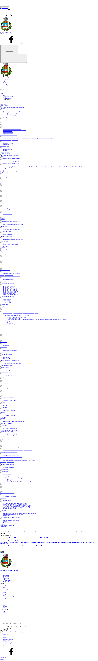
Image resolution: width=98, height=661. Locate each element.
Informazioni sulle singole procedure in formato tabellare (10, 333)
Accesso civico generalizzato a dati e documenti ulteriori (13, 514)
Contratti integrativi (6, 208)
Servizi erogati (3, 394)
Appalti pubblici (6, 589)
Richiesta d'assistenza (6, 637)
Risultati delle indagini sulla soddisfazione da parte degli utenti (14, 421)
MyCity (2, 659)
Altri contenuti (3, 498)
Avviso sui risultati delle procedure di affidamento (16, 324)
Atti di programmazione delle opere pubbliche (8, 452)
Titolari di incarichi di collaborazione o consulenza (9, 155)
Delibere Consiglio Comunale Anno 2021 (10, 292)
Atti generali (2, 108)
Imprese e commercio (6, 588)
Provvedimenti (3, 281)
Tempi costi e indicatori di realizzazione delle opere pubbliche (11, 457)
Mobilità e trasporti (6, 592)
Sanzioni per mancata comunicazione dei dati (8, 135)
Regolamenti (5, 521)
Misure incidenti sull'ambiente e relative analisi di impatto (13, 477)
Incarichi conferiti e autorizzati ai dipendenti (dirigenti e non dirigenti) (12, 194)
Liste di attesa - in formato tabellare (9, 415)
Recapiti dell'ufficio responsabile (8, 279)
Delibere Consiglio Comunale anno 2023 (10, 288)
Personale (4, 97)
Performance (2, 219)
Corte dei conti (3, 389)
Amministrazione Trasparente (8, 96)
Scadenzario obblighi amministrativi (9, 120)
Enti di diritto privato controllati (6, 260)
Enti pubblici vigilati (4, 249)
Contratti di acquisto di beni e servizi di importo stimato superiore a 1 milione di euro (20, 330)
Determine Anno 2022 (7, 301)
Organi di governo (6, 575)
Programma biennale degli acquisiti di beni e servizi (16, 317)
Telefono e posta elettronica (5, 152)
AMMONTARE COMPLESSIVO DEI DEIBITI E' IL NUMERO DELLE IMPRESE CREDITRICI (23, 437)
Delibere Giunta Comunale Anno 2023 (10, 289)
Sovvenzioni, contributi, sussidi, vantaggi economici (9, 339)
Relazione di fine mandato (7, 131)
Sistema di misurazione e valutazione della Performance (10, 221)
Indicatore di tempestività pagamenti (6, 431)
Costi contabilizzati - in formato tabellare (10, 410)
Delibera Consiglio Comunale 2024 (9, 286)
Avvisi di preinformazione (12, 321)
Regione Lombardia (4, 8)
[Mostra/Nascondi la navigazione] (9, 49)
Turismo (4, 591)
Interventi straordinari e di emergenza (7, 490)
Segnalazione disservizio (7, 636)
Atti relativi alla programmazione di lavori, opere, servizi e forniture (17, 315)
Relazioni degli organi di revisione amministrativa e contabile (13, 388)
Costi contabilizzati (3, 407)
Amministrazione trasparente (8, 639)
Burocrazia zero (3, 122)
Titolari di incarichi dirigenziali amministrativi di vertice (10, 158)
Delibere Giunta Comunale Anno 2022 (10, 290)
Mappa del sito (3, 657)
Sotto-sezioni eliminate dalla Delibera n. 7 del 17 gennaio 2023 (11, 310)
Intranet (1, 621)
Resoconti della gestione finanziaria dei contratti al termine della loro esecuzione (19, 331)
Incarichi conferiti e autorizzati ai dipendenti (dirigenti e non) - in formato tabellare (17, 197)
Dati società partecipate (7, 257)
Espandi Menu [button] (3, 104)
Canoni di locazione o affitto (5, 372)
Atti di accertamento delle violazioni (9, 508)
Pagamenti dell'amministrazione (6, 423)
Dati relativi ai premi (4, 241)
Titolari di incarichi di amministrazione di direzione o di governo (14, 130)
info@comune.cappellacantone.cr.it (9, 631)
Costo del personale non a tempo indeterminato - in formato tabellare (15, 187)
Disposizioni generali (4, 105)
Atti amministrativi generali (7, 112)
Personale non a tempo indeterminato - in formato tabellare (13, 186)
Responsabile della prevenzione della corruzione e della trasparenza (15, 504)
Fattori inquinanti (6, 476)
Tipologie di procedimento (5, 270)
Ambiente (4, 597)
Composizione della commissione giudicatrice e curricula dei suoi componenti (19, 329)
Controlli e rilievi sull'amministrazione (7, 377)
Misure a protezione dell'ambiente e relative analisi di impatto (13, 478)
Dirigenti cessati (3, 170)
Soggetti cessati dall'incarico (8, 133)
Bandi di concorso (3, 218)
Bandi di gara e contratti (4, 307)
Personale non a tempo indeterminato (7, 183)
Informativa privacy (6, 640)
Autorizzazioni (5, 599)
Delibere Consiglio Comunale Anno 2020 (10, 294)
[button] (6, 79)
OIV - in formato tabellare (7, 214)
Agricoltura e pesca (6, 600)
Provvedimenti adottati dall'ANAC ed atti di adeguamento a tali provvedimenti (17, 507)
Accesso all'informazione (7, 84)
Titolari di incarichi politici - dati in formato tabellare (12, 129)
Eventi (4, 612)
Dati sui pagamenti (3, 425)
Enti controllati (3, 247)
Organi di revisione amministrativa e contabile (8, 384)
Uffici (4, 577)
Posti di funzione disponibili (8, 167)
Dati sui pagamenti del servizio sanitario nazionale (9, 430)
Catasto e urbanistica (6, 590)
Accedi (1, 93)
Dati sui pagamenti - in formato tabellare (10, 428)
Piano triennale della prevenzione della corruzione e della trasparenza (15, 503)
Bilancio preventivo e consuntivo (6, 354)
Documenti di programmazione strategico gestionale (12, 113)
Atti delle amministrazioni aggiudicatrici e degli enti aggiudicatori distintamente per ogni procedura (20, 313)
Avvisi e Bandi (10, 323)
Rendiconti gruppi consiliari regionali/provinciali (9, 140)
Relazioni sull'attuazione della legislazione (10, 479)
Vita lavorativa (5, 587)
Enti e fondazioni (6, 578)
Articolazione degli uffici (4, 146)
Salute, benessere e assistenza (8, 598)
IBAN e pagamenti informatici (5, 439)
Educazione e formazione (7, 594)
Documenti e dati (6, 581)
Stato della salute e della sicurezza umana (10, 480)
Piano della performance (4, 226)
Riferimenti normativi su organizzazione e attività (11, 111)
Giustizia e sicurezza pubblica (8, 595)
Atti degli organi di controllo (8, 144)
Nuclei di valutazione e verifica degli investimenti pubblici (10, 447)
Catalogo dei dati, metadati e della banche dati (11, 520)
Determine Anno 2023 (7, 300)
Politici (4, 579)
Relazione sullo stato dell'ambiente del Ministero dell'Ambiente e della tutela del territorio (18, 481)
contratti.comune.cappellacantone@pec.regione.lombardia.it (13, 632)
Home (4, 95)
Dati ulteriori (2, 524)
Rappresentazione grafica (4, 265)
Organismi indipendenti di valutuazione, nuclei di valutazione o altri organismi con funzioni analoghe (18, 379)
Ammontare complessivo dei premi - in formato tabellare (13, 239)
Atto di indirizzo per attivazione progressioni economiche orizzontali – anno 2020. (19, 540)
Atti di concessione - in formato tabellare (10, 350)
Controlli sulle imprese (4, 304)
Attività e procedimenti (4, 267)
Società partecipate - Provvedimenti (9, 258)
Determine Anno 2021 (7, 302)
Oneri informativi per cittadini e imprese (7, 117)
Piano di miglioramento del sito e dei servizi (10, 643)
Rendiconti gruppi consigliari (8, 143)
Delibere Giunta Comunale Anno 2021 (10, 293)
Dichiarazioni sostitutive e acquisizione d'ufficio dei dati (10, 276)
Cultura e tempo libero (7, 586)
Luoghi (4, 611)
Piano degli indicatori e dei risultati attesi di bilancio (9, 360)
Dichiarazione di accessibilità (8, 642)
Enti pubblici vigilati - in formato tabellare (10, 252)
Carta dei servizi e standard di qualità (7, 397)
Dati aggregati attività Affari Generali (7, 266)
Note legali (5, 641)
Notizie (4, 605)
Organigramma (5, 150)
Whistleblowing (3, 526)
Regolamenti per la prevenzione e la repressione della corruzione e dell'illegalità (17, 505)
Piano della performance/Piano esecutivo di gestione (12, 229)
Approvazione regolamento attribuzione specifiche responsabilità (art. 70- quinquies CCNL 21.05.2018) (24, 537)
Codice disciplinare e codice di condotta (10, 115)
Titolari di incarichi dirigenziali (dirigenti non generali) (10, 163)
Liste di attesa (2, 412)
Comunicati (5, 606)
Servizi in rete (2, 418)
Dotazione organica (3, 177)
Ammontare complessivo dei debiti (9, 435)
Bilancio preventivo (6, 357)
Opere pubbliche (3, 444)
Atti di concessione (3, 347)
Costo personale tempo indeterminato (9, 181)
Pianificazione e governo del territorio (7, 462)
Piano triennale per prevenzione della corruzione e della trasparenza (12, 107)
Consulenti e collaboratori (5, 153)
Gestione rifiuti (3, 417)
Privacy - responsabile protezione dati (7, 525)
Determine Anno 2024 (7, 299)
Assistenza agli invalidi (7, 85)
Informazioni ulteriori (11, 327)
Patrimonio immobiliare (4, 367)
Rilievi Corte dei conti (7, 393)
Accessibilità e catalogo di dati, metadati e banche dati (10, 517)
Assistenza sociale (6, 86)
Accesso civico (3, 510)
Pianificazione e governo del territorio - (7, 464)
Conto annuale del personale (8, 180)
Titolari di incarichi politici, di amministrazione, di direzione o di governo (13, 125)
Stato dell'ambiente (6, 475)
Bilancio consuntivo (6, 358)
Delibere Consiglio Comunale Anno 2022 (10, 291)
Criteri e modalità (3, 342)
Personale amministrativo (7, 580)
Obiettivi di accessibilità (7, 522)
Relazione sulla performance (5, 231)
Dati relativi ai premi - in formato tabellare (10, 244)
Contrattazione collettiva (4, 199)
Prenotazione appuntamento (8, 635)
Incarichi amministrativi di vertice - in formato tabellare (12, 161)
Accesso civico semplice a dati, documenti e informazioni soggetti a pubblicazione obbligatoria (20, 513)
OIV (1, 210)
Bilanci (1, 352)
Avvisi (4, 607)
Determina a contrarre (11, 322)
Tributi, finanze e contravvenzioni (9, 596)
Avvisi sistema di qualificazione (13, 325)
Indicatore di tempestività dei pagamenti (10, 434)
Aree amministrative (6, 576)
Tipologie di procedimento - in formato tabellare (11, 273)
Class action (2, 402)
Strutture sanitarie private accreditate (6, 483)
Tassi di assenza (3, 189)
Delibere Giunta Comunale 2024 (8, 287)
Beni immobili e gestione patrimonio (6, 365)
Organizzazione (3, 123)
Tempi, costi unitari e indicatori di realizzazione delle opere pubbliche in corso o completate (19, 460)
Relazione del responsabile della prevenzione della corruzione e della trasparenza (17, 506)
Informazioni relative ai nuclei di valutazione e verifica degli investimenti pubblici (17, 450)
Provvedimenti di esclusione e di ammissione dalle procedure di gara (17, 328)
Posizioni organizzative (4, 172)
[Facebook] (3, 91)
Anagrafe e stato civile (7, 585)
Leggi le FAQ (5, 634)
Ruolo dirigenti (5, 168)
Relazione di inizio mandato (8, 132)
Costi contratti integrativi (7, 209)
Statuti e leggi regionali (7, 114)
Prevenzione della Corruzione (5, 500)
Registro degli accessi (6, 515)
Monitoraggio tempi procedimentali (6, 275)
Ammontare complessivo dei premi (6, 236)
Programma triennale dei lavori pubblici (14, 318)
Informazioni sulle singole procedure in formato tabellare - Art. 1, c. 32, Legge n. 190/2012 (19, 336)
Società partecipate (3, 254)
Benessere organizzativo (4, 246)
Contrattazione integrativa (7, 98)
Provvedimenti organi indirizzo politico (7, 283)
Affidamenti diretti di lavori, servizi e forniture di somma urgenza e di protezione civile (22, 326)
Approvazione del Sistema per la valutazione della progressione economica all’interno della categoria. (23, 545)
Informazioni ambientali (4, 469)
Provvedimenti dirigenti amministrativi (7, 296)
